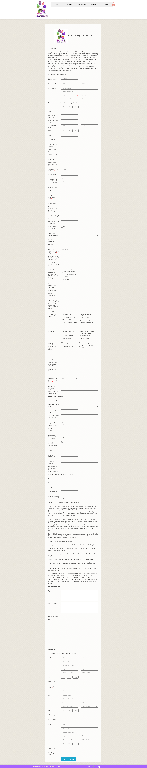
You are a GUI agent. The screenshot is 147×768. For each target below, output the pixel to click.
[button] (69, 4)
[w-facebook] (94, 767)
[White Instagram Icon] (89, 767)
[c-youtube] (99, 767)
